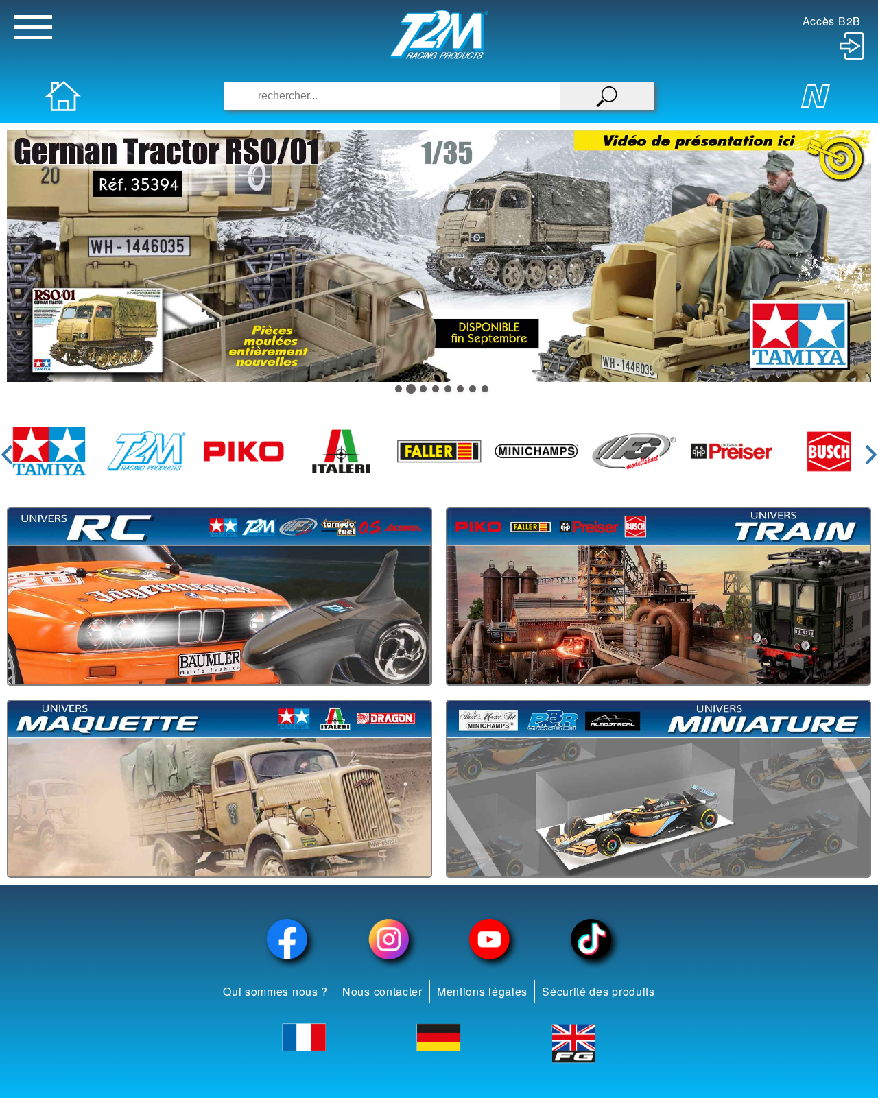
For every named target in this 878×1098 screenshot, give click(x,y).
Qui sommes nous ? (275, 991)
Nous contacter (382, 991)
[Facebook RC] (287, 939)
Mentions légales (482, 991)
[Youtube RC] (490, 939)
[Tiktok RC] (591, 939)
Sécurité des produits (598, 991)
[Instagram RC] (389, 939)
